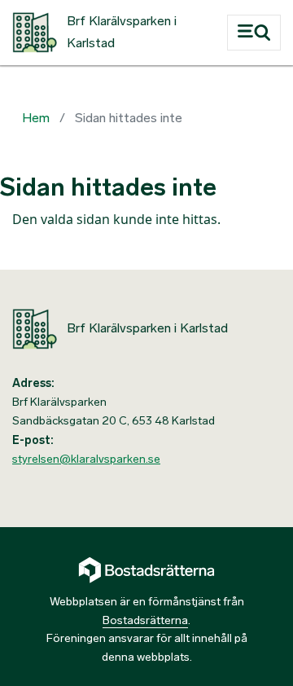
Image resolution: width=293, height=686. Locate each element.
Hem (36, 117)
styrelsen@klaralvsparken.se (86, 459)
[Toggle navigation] (254, 33)
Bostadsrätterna (145, 620)
